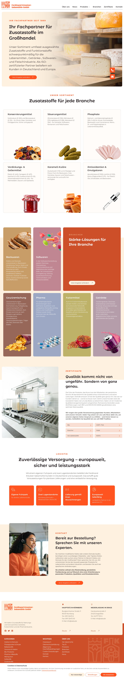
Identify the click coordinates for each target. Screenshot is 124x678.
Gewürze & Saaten (11, 649)
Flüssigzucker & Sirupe (12, 644)
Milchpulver (8, 657)
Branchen (97, 7)
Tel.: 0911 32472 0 (68, 616)
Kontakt (119, 7)
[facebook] (5, 631)
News (74, 7)
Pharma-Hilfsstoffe (11, 654)
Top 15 (64, 644)
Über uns (66, 7)
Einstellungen (92, 675)
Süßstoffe (7, 659)
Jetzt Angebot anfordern (21, 77)
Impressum (47, 642)
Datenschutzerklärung (51, 644)
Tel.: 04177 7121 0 (96, 616)
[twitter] (9, 631)
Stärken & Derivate (11, 642)
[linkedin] (12, 631)
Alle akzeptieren (108, 675)
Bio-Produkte (9, 652)
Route (64, 631)
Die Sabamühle (67, 642)
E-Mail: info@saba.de (69, 621)
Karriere (45, 656)
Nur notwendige (76, 675)
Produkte (84, 7)
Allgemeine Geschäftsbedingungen (51, 648)
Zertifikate (108, 7)
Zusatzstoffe (8, 662)
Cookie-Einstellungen (51, 651)
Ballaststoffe (8, 647)
